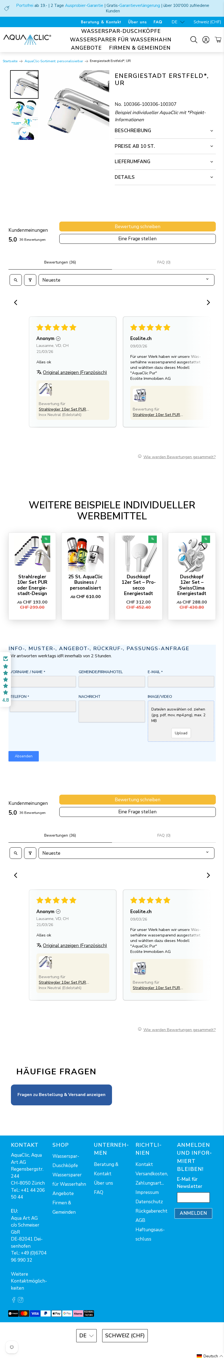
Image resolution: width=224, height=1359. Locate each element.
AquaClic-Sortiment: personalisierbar (54, 61)
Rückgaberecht (151, 1211)
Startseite (10, 61)
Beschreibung (133, 131)
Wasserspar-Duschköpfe (121, 31)
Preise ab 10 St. (135, 146)
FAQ (158, 22)
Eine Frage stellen (137, 239)
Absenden (24, 756)
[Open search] (16, 280)
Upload (181, 733)
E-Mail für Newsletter (189, 1183)
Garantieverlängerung (139, 5)
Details (125, 177)
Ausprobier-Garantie (84, 5)
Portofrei (24, 5)
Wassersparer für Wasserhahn (121, 39)
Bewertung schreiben (137, 226)
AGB (140, 1220)
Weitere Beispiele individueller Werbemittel (112, 510)
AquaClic (119, 1350)
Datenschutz (149, 1202)
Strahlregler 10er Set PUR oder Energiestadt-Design (32, 585)
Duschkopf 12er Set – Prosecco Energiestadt (139, 585)
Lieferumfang (132, 161)
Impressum (147, 1192)
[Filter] (30, 280)
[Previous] (17, 303)
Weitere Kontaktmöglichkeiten (29, 1281)
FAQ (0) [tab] (163, 262)
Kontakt (144, 1164)
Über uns (137, 22)
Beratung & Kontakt (101, 22)
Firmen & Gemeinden (140, 48)
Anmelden (193, 1213)
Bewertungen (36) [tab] (60, 262)
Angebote (86, 48)
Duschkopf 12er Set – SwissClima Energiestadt (191, 585)
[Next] (101, 105)
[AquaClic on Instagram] (20, 1301)
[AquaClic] (27, 40)
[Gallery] (59, 105)
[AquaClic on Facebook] (13, 1301)
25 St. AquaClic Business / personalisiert (85, 582)
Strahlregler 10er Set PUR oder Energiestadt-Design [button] (62, 409)
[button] (45, 389)
